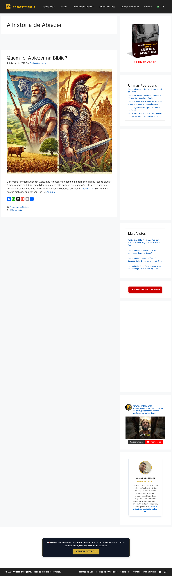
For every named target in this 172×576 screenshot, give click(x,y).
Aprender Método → (86, 551)
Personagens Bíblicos (83, 6)
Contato (148, 6)
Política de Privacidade (107, 571)
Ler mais (50, 192)
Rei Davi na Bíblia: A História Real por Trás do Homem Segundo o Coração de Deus (144, 242)
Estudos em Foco (107, 6)
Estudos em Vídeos (130, 6)
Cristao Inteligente (24, 6)
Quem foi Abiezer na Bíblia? (37, 58)
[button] (163, 7)
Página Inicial (49, 6)
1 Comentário (16, 210)
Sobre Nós (125, 571)
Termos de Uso (86, 571)
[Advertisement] (59, 42)
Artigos (63, 6)
